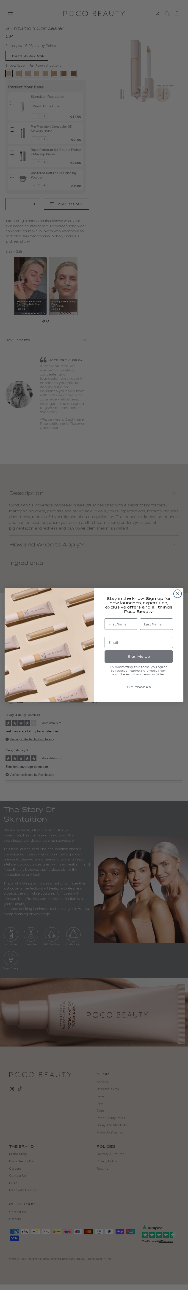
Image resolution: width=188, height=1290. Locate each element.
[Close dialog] (178, 594)
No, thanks (139, 687)
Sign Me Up (139, 656)
